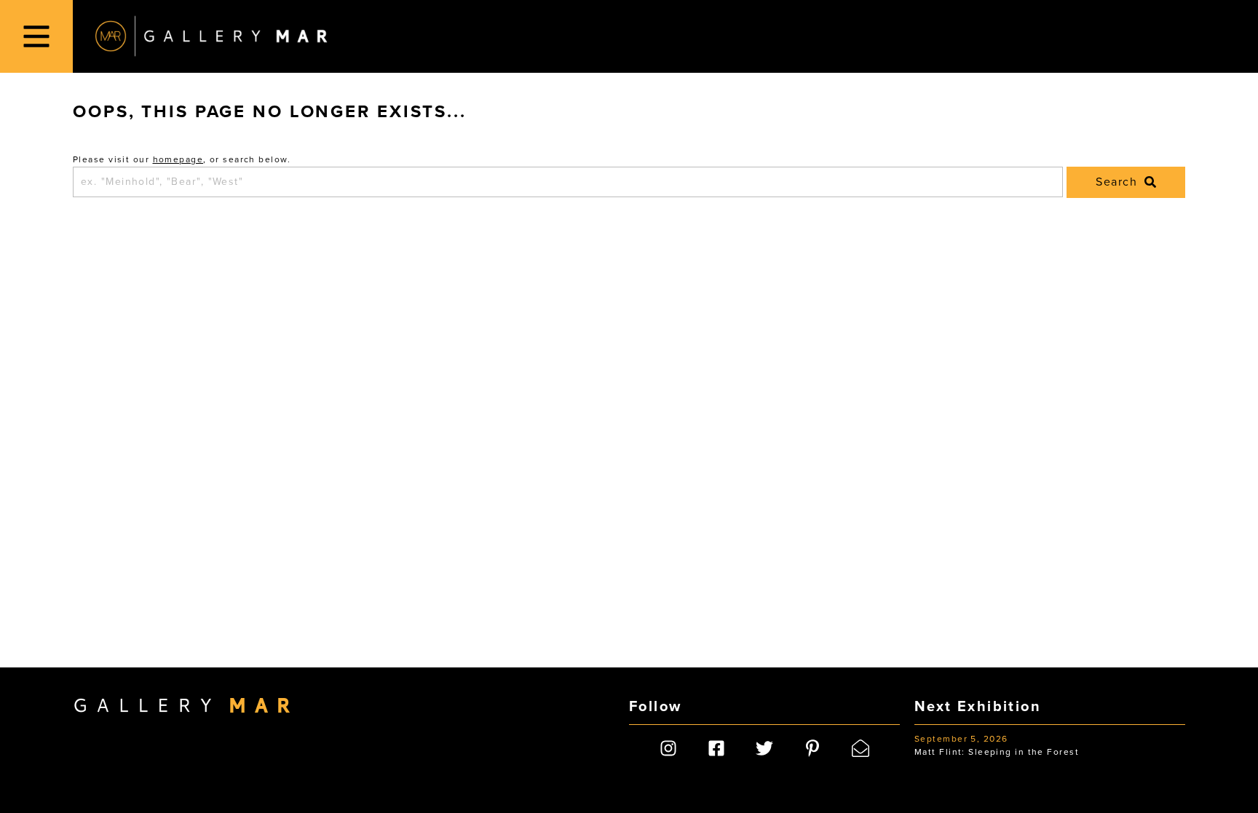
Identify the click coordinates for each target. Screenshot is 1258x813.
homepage (178, 159)
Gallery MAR (211, 36)
